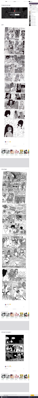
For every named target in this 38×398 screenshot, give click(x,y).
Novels (12, 1)
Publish (31, 1)
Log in (29, 1)
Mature (17, 1)
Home (8, 1)
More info (5, 395)
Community (15, 1)
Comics (10, 1)
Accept (32, 395)
